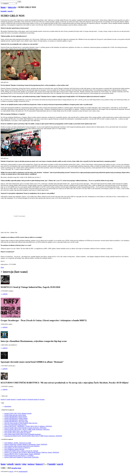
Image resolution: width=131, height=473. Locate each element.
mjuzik (10, 464)
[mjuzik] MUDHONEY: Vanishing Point (15, 420)
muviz (18, 464)
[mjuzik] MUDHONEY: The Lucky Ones (16, 421)
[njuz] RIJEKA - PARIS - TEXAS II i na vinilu (17, 443)
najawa (31, 464)
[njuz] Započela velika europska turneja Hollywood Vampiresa (21, 446)
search (10, 11)
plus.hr (11, 471)
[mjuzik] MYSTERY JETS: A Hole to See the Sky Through (21, 451)
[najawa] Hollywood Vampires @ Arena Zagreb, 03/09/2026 (21, 457)
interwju (12, 7)
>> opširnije (4, 294)
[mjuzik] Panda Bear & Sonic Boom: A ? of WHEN (19, 455)
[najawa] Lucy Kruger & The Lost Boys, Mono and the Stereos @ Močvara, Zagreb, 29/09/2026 (31, 452)
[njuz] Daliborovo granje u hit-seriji (14, 449)
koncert (39, 464)
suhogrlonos (7, 406)
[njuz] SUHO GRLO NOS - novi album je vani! (18, 431)
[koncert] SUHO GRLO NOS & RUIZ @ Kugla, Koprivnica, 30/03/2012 (25, 428)
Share (2, 267)
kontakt (4, 11)
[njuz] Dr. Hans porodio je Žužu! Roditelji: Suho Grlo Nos (20, 423)
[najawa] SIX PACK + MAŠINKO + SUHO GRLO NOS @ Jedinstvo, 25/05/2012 (28, 426)
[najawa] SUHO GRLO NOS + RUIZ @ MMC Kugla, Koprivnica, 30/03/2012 (27, 429)
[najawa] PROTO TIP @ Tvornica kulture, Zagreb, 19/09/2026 (22, 454)
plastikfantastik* (23, 471)
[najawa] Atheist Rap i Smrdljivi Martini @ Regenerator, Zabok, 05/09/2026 (25, 444)
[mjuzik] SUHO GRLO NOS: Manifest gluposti (17, 413)
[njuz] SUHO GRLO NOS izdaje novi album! (17, 432)
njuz (24, 464)
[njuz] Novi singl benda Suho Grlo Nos (15, 424)
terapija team (16, 468)
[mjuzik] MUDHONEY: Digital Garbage (16, 418)
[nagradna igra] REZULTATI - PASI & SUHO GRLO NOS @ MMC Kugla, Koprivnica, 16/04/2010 (33, 436)
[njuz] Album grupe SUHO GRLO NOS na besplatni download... (22, 434)
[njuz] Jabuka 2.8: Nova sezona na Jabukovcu (17, 447)
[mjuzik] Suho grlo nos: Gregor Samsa (15, 415)
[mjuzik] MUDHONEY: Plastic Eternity (15, 416)
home (3, 7)
